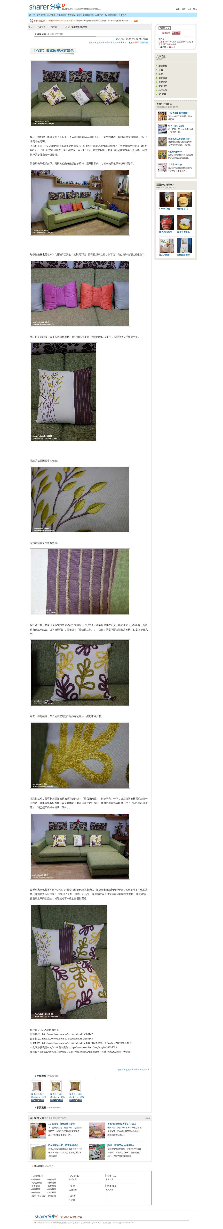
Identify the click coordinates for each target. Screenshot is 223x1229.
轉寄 (107, 42)
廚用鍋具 (36, 1186)
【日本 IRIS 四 (175, 164)
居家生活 (38, 1175)
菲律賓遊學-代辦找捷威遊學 (60, 20)
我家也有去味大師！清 (179, 139)
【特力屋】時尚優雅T (178, 113)
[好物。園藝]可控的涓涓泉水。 (121, 1145)
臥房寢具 (52, 1179)
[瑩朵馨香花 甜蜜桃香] (184, 206)
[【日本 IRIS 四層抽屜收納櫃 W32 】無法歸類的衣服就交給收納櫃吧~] (163, 171)
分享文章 (41, 27)
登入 (195, 9)
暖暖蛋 (180, 42)
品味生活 (99, 15)
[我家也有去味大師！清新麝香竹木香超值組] (163, 146)
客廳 (59, 15)
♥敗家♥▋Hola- (175, 151)
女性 (38, 15)
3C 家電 (108, 15)
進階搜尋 (166, 32)
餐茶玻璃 (36, 1192)
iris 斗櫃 (172, 44)
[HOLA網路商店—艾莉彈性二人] (166, 252)
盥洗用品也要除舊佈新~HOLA (121, 1124)
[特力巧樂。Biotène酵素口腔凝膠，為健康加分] (163, 133)
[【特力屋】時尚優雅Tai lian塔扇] (163, 120)
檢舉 (91, 42)
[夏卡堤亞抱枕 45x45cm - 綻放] (75, 1092)
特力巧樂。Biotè (176, 126)
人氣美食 (109, 1190)
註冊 (190, 9)
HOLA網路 (164, 255)
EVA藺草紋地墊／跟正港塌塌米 (63, 1145)
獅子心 (166, 44)
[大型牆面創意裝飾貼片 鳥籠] (184, 252)
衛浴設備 (52, 1196)
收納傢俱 (36, 1179)
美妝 (72, 1186)
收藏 (99, 42)
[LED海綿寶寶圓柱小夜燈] (166, 206)
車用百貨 (109, 1179)
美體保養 (72, 1190)
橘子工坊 (187, 42)
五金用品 (52, 1192)
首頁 (65, 5)
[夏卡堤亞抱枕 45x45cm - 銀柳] (36, 1092)
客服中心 (122, 15)
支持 (115, 42)
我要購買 (37, 1100)
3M (170, 42)
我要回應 (144, 42)
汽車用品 (112, 1175)
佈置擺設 (71, 15)
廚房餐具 (51, 15)
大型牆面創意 (183, 255)
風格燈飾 (52, 1186)
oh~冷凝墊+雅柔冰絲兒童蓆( (61, 1124)
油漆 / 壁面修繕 (38, 1196)
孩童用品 (90, 15)
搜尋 (176, 33)
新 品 (32, 15)
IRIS (167, 42)
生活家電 (72, 1179)
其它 (115, 15)
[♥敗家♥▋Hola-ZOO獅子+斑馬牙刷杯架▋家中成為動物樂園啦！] (163, 159)
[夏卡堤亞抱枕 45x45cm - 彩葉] (56, 1092)
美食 (44, 15)
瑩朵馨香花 (182, 208)
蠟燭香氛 (52, 1183)
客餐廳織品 (37, 1183)
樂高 (174, 42)
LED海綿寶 (164, 208)
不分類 (71, 1200)
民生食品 (112, 1186)
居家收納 (81, 15)
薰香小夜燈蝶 (183, 232)
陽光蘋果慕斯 (165, 232)
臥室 (64, 15)
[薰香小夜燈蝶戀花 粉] (184, 229)
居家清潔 (36, 1189)
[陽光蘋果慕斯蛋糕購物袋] (166, 229)
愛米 (118, 39)
